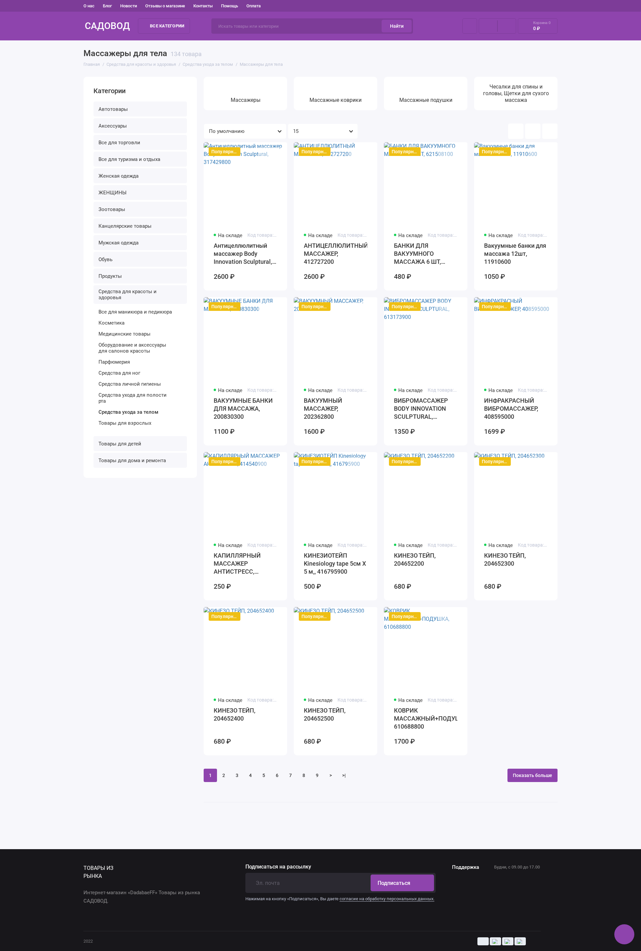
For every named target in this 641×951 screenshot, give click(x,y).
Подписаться (394, 883)
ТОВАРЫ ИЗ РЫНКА (98, 872)
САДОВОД (107, 25)
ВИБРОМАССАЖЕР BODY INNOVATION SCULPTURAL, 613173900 (421, 409)
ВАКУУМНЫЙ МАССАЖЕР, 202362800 (323, 408)
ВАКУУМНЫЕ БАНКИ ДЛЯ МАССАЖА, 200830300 (243, 408)
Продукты (110, 276)
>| (344, 775)
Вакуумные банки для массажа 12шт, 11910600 (515, 253)
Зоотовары (111, 209)
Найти (397, 26)
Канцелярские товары (125, 226)
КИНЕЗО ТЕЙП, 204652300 (505, 559)
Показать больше (532, 775)
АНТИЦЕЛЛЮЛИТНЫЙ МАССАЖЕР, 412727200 (335, 253)
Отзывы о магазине (165, 5)
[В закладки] (277, 152)
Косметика (111, 323)
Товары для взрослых (124, 423)
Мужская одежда (118, 243)
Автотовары (113, 109)
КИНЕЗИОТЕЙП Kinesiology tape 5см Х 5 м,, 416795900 (335, 563)
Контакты (203, 5)
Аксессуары (112, 126)
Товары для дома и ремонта (132, 460)
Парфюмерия (114, 362)
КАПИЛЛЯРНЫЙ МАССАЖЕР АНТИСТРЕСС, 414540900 (237, 564)
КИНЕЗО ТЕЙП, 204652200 (415, 559)
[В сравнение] (265, 152)
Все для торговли (119, 143)
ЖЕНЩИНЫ (112, 193)
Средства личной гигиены (129, 384)
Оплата (253, 5)
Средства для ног (119, 373)
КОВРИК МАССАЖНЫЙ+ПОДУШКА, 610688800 (425, 718)
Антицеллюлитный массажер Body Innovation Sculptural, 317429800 (243, 254)
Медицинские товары (124, 334)
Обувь (105, 259)
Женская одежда (118, 176)
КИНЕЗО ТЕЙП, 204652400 (234, 714)
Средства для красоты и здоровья (127, 295)
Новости (128, 5)
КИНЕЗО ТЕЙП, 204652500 (325, 714)
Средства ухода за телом (128, 412)
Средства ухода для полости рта (132, 398)
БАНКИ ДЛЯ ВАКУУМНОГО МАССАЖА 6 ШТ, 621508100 (417, 254)
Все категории (167, 25)
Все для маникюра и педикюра (135, 312)
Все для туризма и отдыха (129, 159)
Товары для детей (119, 444)
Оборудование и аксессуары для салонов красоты (132, 348)
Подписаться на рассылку (278, 867)
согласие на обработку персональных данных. (387, 898)
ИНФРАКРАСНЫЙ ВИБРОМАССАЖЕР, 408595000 (511, 408)
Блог (107, 5)
